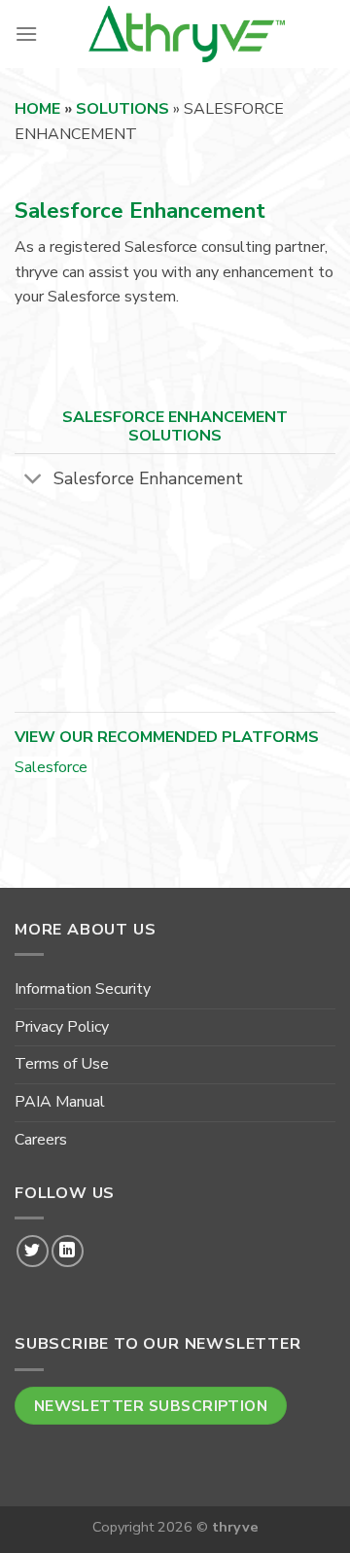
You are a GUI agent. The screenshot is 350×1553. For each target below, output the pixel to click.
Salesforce (51, 767)
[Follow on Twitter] (33, 1251)
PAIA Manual (60, 1101)
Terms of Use (62, 1064)
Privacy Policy (62, 1027)
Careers (41, 1139)
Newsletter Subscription (151, 1405)
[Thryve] (186, 34)
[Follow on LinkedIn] (68, 1251)
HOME (37, 109)
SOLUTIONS (122, 109)
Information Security (83, 989)
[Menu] (26, 33)
